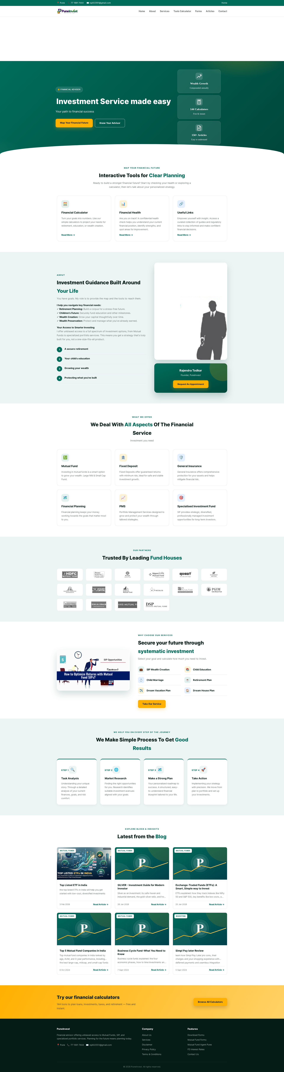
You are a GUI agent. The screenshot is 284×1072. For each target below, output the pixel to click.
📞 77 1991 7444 (76, 3)
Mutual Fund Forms (197, 1039)
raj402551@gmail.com (100, 1045)
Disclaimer (147, 1044)
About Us (146, 1035)
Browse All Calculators (210, 1001)
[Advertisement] (142, 39)
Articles (210, 11)
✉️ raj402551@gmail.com (99, 3)
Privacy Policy (149, 1049)
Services (164, 11)
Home (224, 3)
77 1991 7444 (77, 1045)
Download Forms (196, 1035)
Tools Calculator (182, 11)
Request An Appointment (191, 384)
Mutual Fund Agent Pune (200, 1044)
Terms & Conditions (151, 1054)
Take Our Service (151, 703)
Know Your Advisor (110, 123)
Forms (198, 11)
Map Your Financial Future (74, 122)
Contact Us (193, 1054)
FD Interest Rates (196, 1049)
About (152, 11)
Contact (222, 11)
